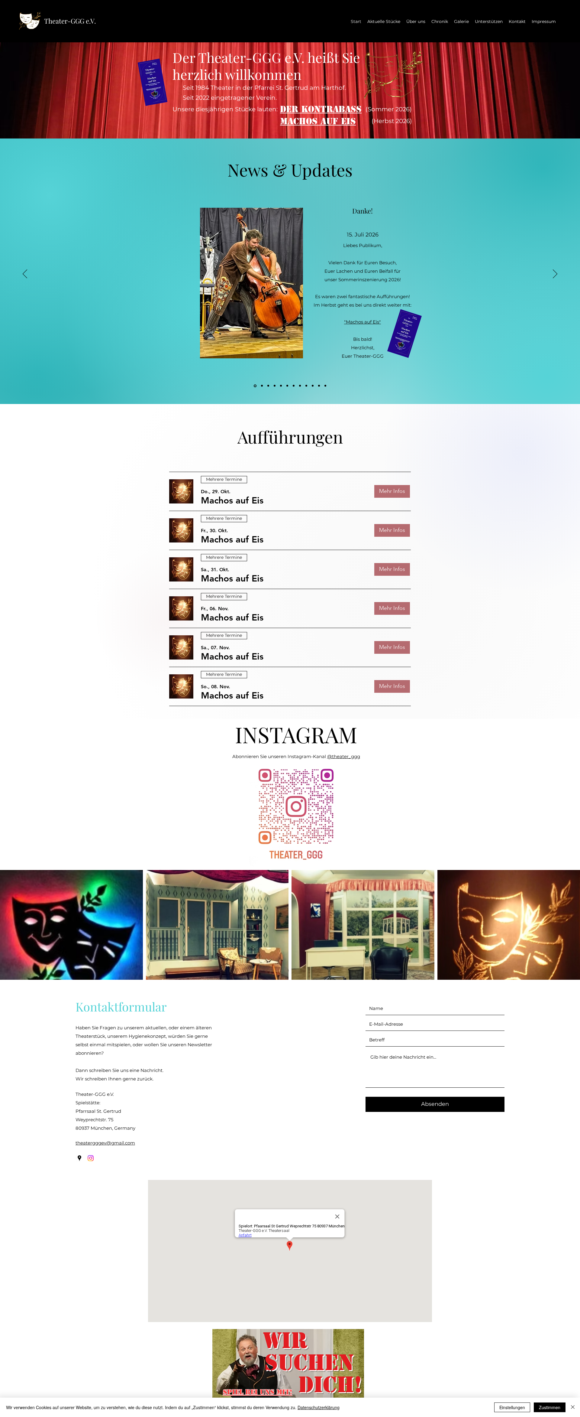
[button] (232, 500)
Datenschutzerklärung (319, 1407)
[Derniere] (306, 386)
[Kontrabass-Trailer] (261, 385)
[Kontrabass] (268, 386)
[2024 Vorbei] (294, 386)
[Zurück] (25, 274)
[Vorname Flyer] (287, 386)
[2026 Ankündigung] (275, 386)
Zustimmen (549, 1407)
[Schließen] (572, 1407)
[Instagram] (91, 1158)
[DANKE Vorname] (281, 386)
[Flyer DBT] (325, 386)
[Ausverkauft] (319, 386)
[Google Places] (79, 1158)
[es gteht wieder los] (300, 386)
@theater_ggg (343, 756)
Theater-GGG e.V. (70, 20)
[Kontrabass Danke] (255, 386)
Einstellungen (512, 1407)
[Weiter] (555, 274)
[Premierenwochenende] (313, 386)
